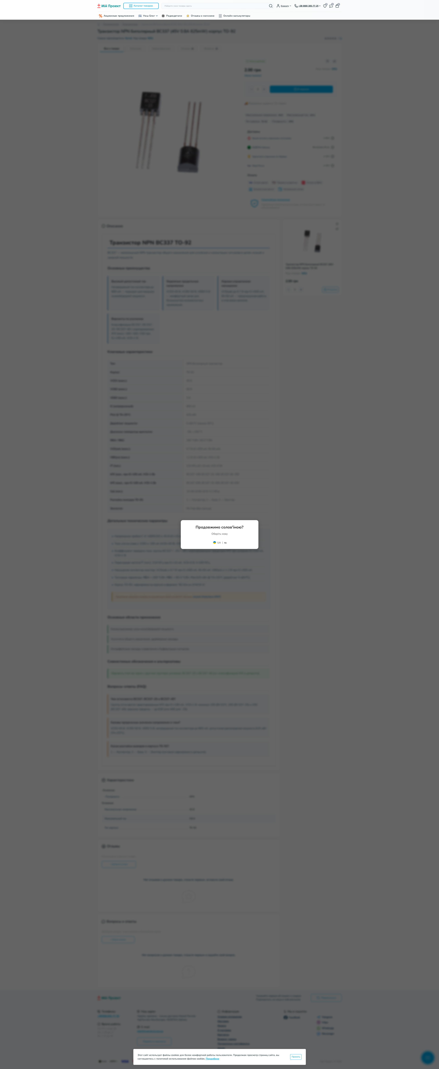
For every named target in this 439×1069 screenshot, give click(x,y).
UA (219, 542)
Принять (296, 1056)
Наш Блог (149, 15)
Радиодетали (174, 15)
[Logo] (109, 6)
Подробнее (212, 1058)
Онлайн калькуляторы (236, 15)
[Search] (271, 6)
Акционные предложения (119, 15)
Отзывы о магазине (202, 15)
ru (225, 542)
